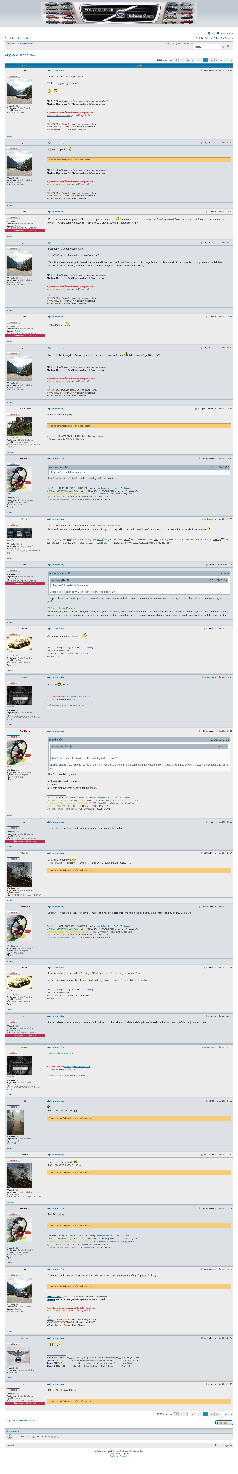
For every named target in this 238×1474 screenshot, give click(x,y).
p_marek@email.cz (103, 488)
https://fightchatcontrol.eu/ (76, 696)
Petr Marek (55, 573)
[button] (176, 60)
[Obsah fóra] (119, 23)
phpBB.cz (126, 1453)
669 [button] (218, 60)
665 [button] (193, 60)
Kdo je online (12, 1431)
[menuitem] (211, 33)
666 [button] (199, 60)
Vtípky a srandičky (20, 55)
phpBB (109, 1451)
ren (51, 739)
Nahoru (10, 136)
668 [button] (211, 60)
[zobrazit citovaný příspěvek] (66, 467)
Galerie (127, 488)
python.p (53, 467)
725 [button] (226, 60)
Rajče (116, 488)
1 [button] (185, 60)
